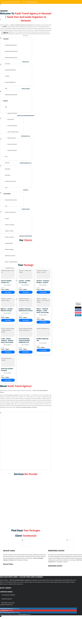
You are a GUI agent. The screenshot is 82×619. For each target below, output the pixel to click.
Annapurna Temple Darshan (25, 236)
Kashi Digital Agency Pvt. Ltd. (24, 614)
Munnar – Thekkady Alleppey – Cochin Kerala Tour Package (43, 310)
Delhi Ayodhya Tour (25, 136)
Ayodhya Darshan (26, 209)
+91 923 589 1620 (9, 2)
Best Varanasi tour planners (11, 395)
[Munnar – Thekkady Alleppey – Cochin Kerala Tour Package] (43, 302)
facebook (79, 310)
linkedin (78, 315)
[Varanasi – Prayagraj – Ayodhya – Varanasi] (43, 274)
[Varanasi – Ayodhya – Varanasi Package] (8, 302)
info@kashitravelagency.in (31, 2)
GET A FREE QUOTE (4, 10)
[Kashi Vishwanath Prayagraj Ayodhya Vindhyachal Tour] (26, 332)
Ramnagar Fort (25, 61)
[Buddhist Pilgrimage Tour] (43, 332)
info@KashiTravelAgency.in (6, 608)
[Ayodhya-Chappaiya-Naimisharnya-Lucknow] (26, 302)
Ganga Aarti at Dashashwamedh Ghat (25, 115)
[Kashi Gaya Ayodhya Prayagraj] (8, 362)
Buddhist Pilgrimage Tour (25, 163)
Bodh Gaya (25, 189)
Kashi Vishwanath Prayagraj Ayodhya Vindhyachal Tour (24, 340)
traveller (8, 403)
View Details (8, 292)
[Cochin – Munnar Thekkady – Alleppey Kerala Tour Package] (8, 332)
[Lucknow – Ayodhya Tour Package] (26, 274)
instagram (79, 312)
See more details (7, 284)
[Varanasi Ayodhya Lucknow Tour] (8, 274)
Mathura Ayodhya (26, 88)
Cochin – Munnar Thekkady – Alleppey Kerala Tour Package (7, 340)
